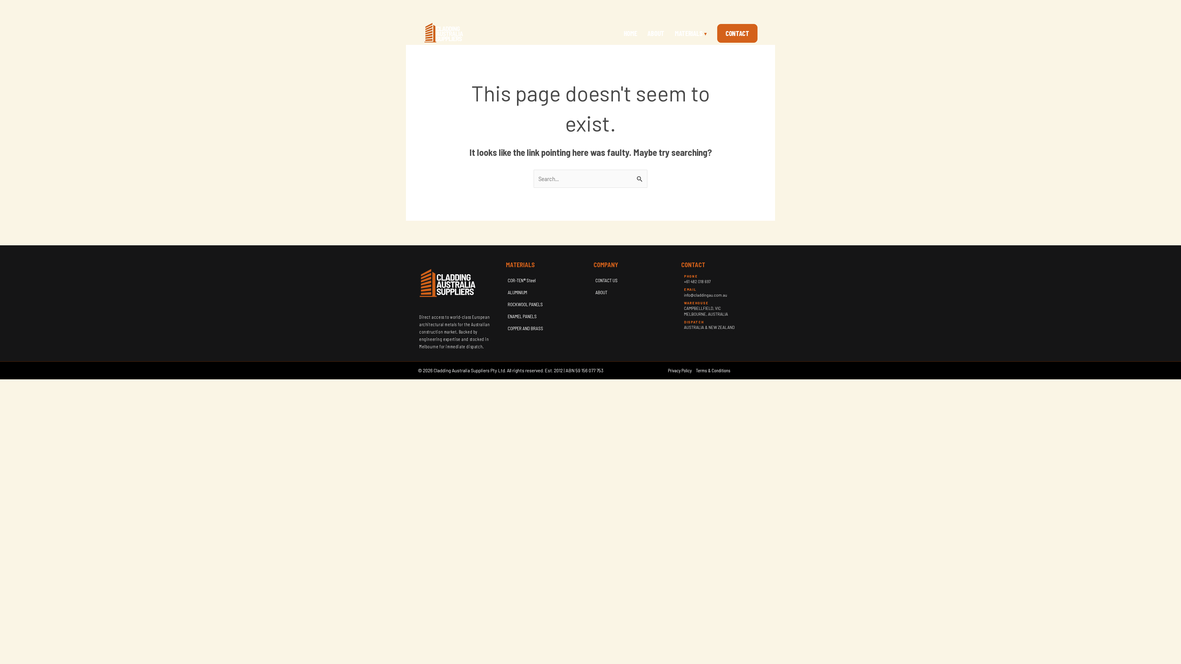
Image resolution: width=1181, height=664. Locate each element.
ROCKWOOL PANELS (525, 304)
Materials (691, 33)
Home (630, 33)
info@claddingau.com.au (705, 295)
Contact (737, 33)
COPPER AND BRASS (525, 328)
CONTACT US (606, 280)
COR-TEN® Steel (522, 280)
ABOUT (601, 292)
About (655, 33)
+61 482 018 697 (697, 281)
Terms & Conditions (713, 370)
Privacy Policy (680, 370)
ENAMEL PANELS (522, 316)
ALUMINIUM (517, 292)
